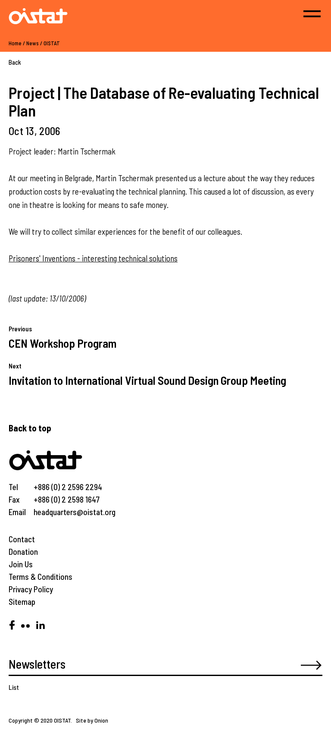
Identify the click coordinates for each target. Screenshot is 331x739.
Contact (22, 539)
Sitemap (22, 602)
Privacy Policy (31, 589)
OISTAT (52, 43)
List (14, 687)
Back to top (30, 427)
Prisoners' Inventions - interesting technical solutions (93, 258)
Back (15, 62)
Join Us (21, 564)
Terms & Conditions (40, 577)
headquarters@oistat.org (75, 512)
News (32, 43)
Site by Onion (92, 720)
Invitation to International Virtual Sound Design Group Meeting (147, 380)
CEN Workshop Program (62, 343)
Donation (23, 552)
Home (15, 43)
